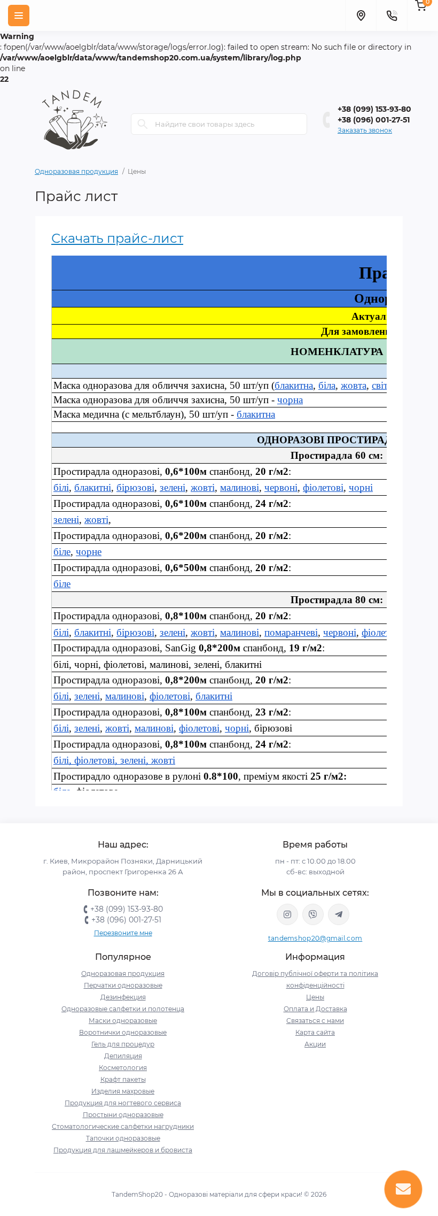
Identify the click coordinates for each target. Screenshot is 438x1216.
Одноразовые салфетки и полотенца (122, 1009)
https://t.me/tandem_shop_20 (338, 914)
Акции (315, 1044)
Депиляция (123, 1056)
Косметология (123, 1068)
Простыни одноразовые (123, 1115)
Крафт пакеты (123, 1079)
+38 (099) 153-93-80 (374, 109)
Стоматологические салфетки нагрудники (123, 1126)
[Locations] (360, 15)
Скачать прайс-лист (117, 238)
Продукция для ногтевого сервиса (123, 1103)
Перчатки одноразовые (123, 985)
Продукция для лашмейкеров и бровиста (122, 1150)
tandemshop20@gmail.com (315, 938)
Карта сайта (315, 1032)
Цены (315, 997)
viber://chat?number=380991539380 (313, 914)
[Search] (142, 124)
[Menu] (18, 15)
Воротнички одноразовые (123, 1032)
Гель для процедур (122, 1044)
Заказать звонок (365, 130)
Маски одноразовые (123, 1021)
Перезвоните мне (123, 933)
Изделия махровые (122, 1091)
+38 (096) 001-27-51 (374, 120)
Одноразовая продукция (76, 171)
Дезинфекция (123, 997)
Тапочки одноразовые (123, 1138)
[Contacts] (391, 15)
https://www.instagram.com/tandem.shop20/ (287, 914)
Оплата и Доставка (315, 1009)
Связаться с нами (315, 1021)
